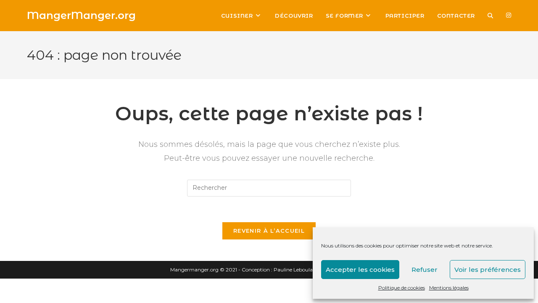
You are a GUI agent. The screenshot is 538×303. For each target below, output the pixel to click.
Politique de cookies (401, 287)
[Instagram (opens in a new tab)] (508, 15)
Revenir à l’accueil (269, 230)
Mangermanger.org (194, 269)
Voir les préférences (487, 270)
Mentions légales (449, 287)
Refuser (424, 270)
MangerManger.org (81, 15)
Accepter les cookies (360, 270)
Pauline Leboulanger (299, 269)
